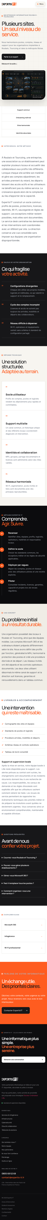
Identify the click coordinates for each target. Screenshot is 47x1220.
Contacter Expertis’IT (15, 1010)
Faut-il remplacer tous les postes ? (19, 883)
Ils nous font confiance (10, 1153)
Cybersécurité (7, 1122)
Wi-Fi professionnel (23, 948)
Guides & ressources (8, 1205)
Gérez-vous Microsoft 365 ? (16, 875)
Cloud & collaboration (9, 1126)
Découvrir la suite (9, 64)
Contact (4, 1216)
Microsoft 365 (23, 925)
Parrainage (5, 1157)
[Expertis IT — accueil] (9, 4)
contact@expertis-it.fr (13, 1177)
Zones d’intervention (8, 1202)
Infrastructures (7, 1119)
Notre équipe (6, 1146)
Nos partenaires (7, 1150)
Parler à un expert (13, 57)
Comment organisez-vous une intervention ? (16, 892)
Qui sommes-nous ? (9, 1142)
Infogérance (23, 936)
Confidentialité (6, 1212)
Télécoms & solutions (9, 1130)
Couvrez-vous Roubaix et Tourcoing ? (20, 857)
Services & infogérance (10, 1115)
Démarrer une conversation (23, 1059)
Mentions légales (7, 1209)
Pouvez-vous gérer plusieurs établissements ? (15, 866)
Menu (41, 4)
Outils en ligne (7, 1161)
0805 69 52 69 (9, 1173)
